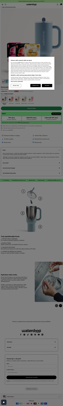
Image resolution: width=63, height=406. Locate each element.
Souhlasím (47, 85)
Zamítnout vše (35, 85)
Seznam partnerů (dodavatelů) (17, 81)
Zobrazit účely (16, 85)
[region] (31, 73)
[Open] (3, 402)
